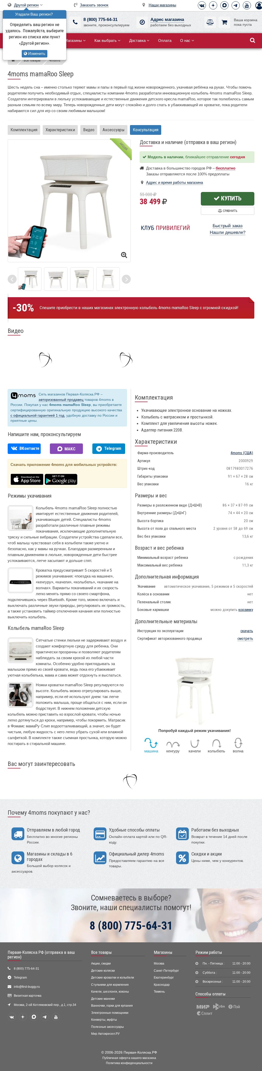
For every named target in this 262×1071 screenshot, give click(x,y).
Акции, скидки (101, 963)
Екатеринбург (164, 977)
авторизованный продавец (61, 400)
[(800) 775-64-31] (75, 22)
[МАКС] (224, 5)
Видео (88, 129)
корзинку (245, 609)
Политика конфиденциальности (129, 1063)
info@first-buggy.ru (27, 987)
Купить (231, 198)
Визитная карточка (27, 995)
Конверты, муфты (104, 1019)
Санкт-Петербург (166, 970)
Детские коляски (103, 970)
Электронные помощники (109, 1013)
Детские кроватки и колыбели (112, 977)
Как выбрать (105, 40)
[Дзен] (213, 5)
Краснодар (162, 984)
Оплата (164, 40)
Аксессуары (114, 129)
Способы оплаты (210, 993)
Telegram (20, 977)
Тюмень (159, 991)
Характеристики (60, 129)
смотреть (245, 638)
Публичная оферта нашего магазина (129, 1058)
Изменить (36, 53)
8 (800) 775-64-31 (100, 19)
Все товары (101, 952)
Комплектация (23, 129)
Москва (159, 963)
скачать (247, 631)
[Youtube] (247, 5)
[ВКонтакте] (202, 5)
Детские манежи (103, 999)
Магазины (73, 40)
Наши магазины (162, 5)
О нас (185, 40)
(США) (242, 453)
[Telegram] (236, 5)
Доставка (137, 40)
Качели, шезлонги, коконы (110, 991)
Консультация (145, 129)
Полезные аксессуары (107, 1027)
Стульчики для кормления (110, 984)
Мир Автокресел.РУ (105, 1034)
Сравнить (229, 211)
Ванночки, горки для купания (112, 1005)
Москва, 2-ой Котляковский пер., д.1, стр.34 (45, 1005)
